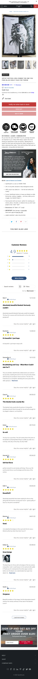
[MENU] (1, 6)
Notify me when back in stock (19, 104)
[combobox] (28, 291)
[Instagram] (14, 669)
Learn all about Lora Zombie (13, 180)
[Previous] (3, 36)
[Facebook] (11, 669)
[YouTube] (30, 669)
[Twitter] (26, 669)
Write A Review (19, 278)
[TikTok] (23, 669)
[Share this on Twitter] (12, 222)
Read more (15, 380)
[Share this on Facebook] (16, 222)
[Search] (31, 6)
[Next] (34, 36)
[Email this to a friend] (26, 222)
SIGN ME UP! (26, 642)
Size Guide (8, 98)
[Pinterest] (20, 669)
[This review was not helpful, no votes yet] (33, 324)
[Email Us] (8, 669)
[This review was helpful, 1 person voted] (30, 580)
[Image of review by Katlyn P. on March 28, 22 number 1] (6, 558)
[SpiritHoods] (19, 6)
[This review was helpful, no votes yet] (30, 324)
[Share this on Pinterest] (21, 222)
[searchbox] (10, 286)
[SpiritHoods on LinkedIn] (17, 669)
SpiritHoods (21, 675)
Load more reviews (19, 617)
